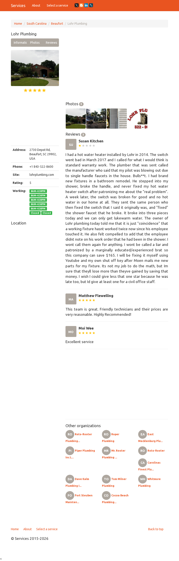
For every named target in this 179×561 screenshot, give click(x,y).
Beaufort (57, 23)
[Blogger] (81, 5)
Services (18, 5)
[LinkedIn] (86, 5)
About (36, 5)
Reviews (51, 42)
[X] (77, 5)
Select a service (57, 5)
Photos (35, 42)
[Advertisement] (35, 119)
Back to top (156, 529)
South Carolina (36, 23)
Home (18, 23)
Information (20, 42)
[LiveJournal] (91, 5)
